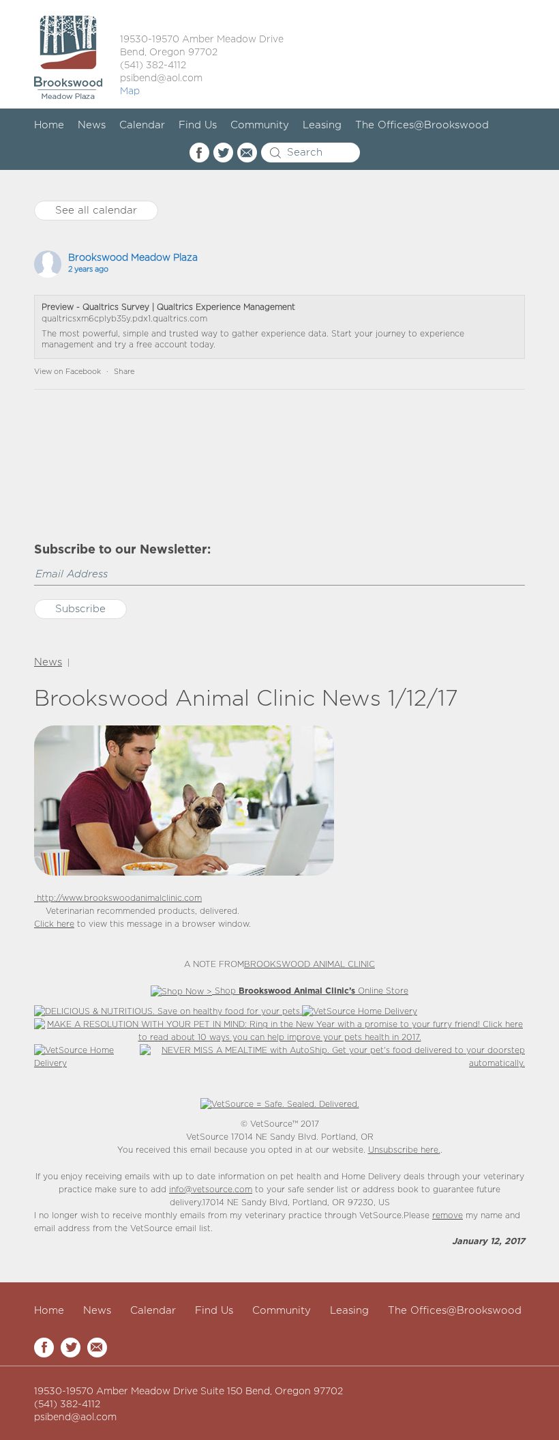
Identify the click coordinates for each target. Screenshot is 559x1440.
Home (49, 125)
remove (447, 1216)
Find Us (198, 125)
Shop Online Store (310, 991)
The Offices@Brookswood (422, 125)
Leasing (322, 125)
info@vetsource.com (210, 1190)
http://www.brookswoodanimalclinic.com (118, 898)
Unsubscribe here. (404, 1150)
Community (259, 125)
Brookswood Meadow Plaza (133, 258)
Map (130, 91)
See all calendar (96, 210)
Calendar (142, 125)
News (92, 125)
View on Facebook (67, 372)
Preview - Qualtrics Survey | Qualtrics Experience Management (168, 307)
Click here (54, 924)
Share (124, 372)
